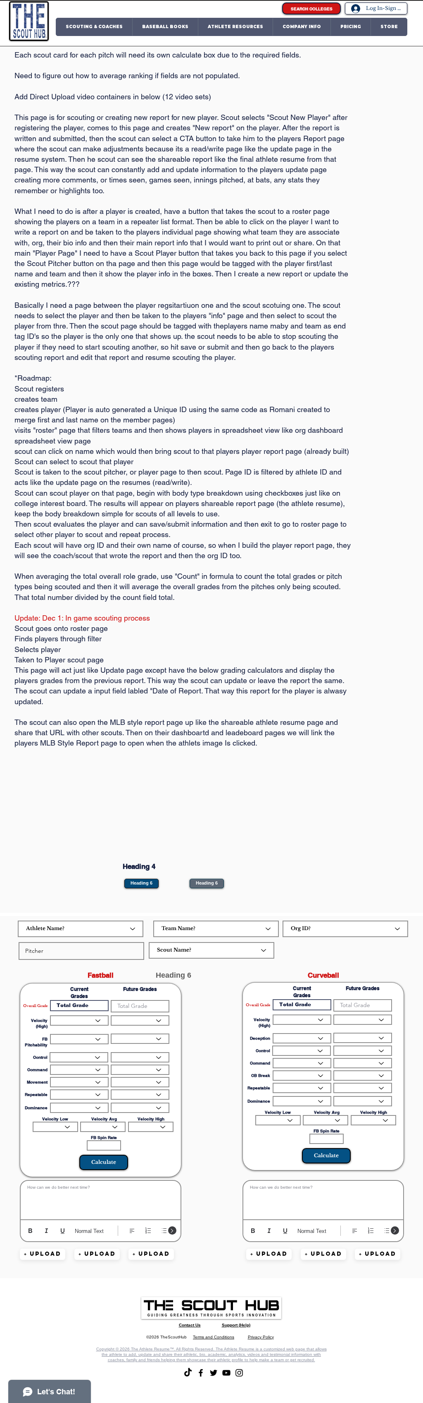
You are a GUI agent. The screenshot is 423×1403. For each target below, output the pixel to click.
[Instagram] (239, 1373)
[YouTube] (226, 1373)
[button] (94, 27)
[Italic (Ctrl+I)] (46, 1231)
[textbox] (100, 1198)
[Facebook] (201, 1373)
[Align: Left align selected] (132, 1231)
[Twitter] (214, 1373)
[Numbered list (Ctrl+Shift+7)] (148, 1231)
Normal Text (89, 1231)
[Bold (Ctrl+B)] (30, 1231)
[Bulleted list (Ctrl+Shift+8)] (164, 1231)
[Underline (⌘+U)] (63, 1231)
